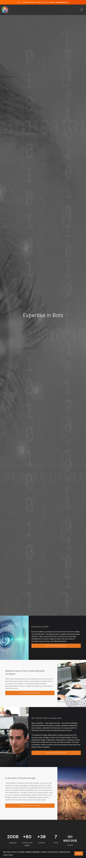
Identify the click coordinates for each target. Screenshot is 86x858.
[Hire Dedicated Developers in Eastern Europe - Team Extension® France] (6, 9)
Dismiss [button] (79, 853)
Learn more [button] (8, 855)
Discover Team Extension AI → (59, 2)
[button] (81, 9)
